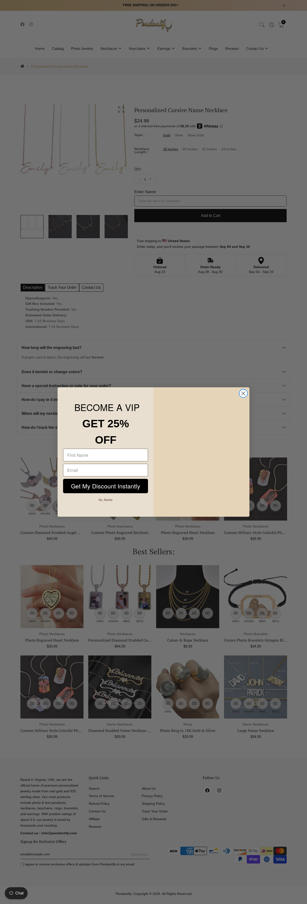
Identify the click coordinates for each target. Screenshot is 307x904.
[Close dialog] (243, 393)
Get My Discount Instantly (105, 486)
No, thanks (105, 500)
